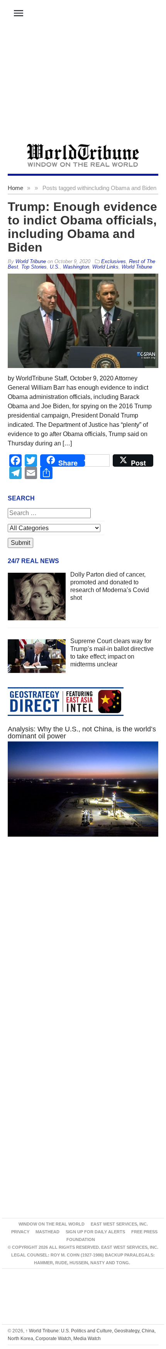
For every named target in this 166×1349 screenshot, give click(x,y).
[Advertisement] (83, 85)
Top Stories (34, 267)
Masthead (47, 1231)
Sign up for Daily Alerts (95, 1231)
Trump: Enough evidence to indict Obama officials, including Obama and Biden (82, 227)
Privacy (20, 1231)
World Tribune (137, 267)
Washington (76, 267)
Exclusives (113, 261)
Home (15, 188)
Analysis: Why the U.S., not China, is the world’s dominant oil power (82, 732)
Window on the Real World (52, 1224)
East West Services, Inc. (119, 1224)
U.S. (55, 267)
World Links (105, 267)
